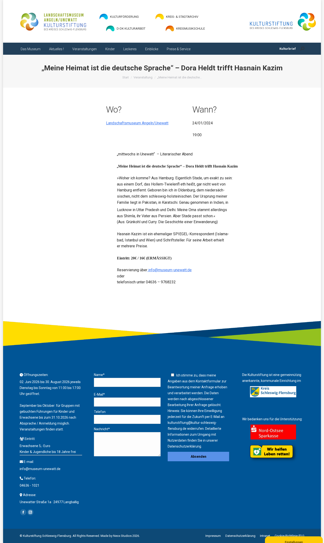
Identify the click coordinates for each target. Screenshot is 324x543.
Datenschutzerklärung (184, 446)
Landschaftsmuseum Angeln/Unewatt (137, 123)
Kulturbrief (287, 48)
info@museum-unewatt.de (169, 270)
